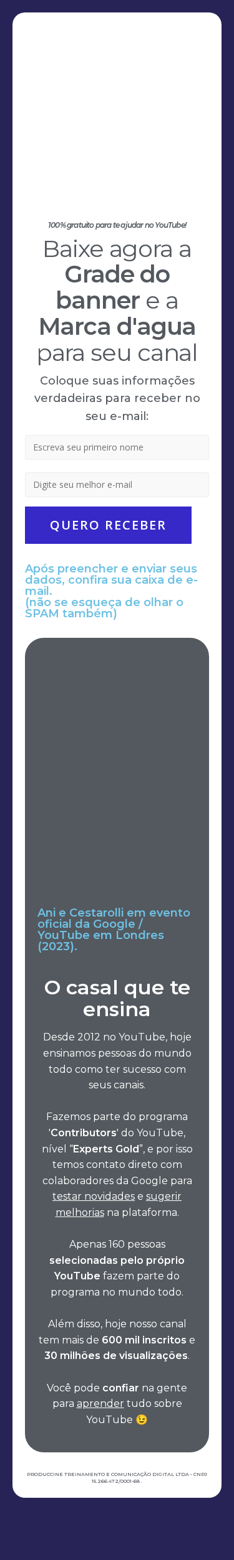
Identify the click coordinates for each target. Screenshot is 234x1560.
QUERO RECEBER (108, 524)
